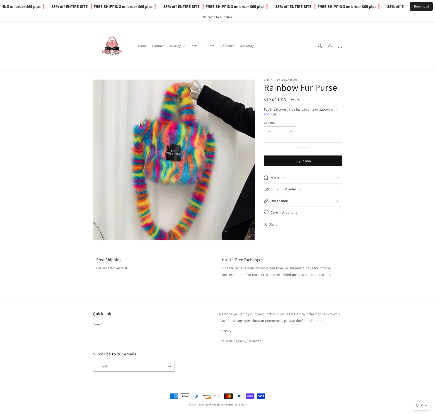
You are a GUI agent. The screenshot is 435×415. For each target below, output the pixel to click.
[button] (177, 46)
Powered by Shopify (235, 404)
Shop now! (421, 6)
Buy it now (303, 161)
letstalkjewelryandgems (211, 404)
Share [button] (273, 224)
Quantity (269, 123)
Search (98, 324)
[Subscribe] (169, 366)
